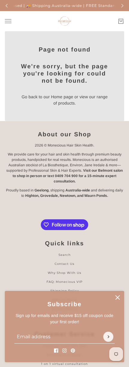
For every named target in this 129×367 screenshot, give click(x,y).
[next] (122, 5)
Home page (62, 96)
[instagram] (64, 350)
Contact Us (64, 264)
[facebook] (56, 350)
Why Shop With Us (64, 273)
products (66, 103)
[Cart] (121, 21)
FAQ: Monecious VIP (64, 282)
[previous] (6, 5)
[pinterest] (73, 350)
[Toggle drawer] (8, 21)
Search (64, 255)
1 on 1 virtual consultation (64, 364)
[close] (118, 297)
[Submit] (108, 337)
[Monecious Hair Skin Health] (64, 21)
